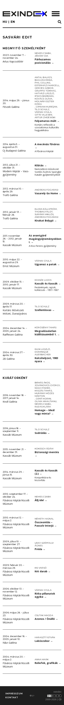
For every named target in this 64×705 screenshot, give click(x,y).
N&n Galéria (10, 642)
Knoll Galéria (10, 401)
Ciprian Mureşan (46, 106)
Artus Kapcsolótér (13, 61)
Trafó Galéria (10, 195)
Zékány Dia (41, 55)
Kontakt (11, 697)
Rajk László (42, 349)
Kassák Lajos (43, 280)
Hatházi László (44, 93)
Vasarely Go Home (48, 193)
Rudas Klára (43, 406)
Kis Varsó (41, 567)
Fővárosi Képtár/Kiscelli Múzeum (16, 502)
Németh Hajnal (44, 518)
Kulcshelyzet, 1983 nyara (46, 359)
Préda (40, 549)
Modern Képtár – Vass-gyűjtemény (16, 173)
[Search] (59, 22)
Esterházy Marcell (47, 85)
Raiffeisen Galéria (13, 334)
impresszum (14, 693)
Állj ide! (41, 500)
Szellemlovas (45, 310)
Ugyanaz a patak (47, 264)
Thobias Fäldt (44, 211)
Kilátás (41, 165)
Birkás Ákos (42, 382)
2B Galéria (9, 358)
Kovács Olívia (43, 98)
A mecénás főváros (47, 145)
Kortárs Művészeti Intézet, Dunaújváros (15, 311)
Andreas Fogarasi (46, 189)
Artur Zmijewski (45, 117)
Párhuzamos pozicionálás (44, 61)
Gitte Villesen (43, 114)
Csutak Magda (44, 615)
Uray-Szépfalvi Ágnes (44, 544)
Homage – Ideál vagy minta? (45, 411)
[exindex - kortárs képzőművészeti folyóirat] (25, 13)
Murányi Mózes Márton (44, 394)
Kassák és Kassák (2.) (46, 472)
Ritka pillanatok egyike (45, 595)
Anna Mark (42, 659)
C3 (60, 699)
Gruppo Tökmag (45, 90)
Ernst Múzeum (11, 266)
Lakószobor (44, 641)
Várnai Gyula (43, 112)
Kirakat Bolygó (46, 220)
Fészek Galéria (11, 107)
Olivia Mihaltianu (46, 401)
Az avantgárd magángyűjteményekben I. (45, 239)
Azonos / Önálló (46, 618)
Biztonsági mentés (47, 453)
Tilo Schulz (42, 109)
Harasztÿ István (45, 637)
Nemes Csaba (43, 53)
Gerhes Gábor (44, 88)
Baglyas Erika (43, 80)
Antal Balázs (43, 77)
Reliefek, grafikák (48, 663)
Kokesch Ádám (44, 448)
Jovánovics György (47, 385)
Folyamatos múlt (47, 121)
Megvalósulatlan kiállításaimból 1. (47, 332)
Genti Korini (43, 398)
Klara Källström (46, 209)
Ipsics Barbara (44, 96)
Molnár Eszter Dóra (44, 102)
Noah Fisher (42, 388)
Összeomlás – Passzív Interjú (46, 524)
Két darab (42, 571)
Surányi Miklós (44, 214)
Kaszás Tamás (43, 390)
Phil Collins (42, 82)
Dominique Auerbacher (43, 353)
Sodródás (42, 433)
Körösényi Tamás (46, 327)
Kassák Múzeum (12, 245)
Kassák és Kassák (48, 283)
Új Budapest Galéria (14, 150)
